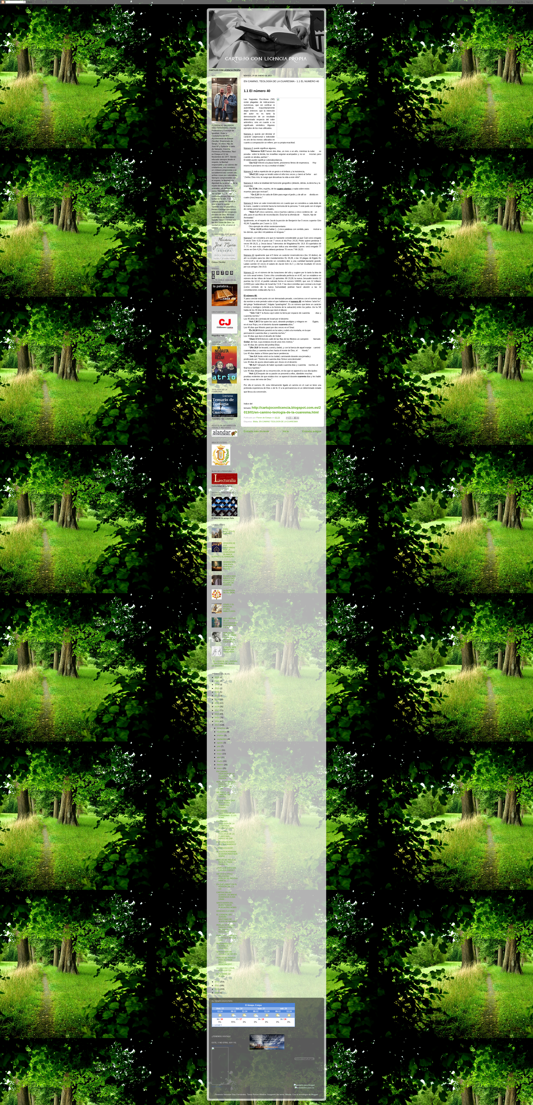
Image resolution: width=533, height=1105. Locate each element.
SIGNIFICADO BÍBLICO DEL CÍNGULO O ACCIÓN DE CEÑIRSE (229, 580)
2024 (217, 685)
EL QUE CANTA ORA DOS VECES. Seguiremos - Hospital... (225, 804)
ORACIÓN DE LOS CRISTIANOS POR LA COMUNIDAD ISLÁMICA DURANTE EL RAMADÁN (223, 550)
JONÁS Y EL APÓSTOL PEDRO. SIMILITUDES (229, 607)
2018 (217, 707)
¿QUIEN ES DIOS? (224, 848)
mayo (219, 754)
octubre (220, 735)
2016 (217, 714)
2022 (217, 692)
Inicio (286, 431)
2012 (217, 982)
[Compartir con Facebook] (295, 418)
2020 (217, 699)
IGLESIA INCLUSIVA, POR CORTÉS (225, 969)
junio (219, 750)
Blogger (314, 1094)
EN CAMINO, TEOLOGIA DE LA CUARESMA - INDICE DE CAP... (225, 835)
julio (219, 746)
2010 (217, 989)
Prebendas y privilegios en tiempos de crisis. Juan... (226, 937)
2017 (217, 710)
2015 (217, 718)
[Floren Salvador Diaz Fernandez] (220, 1084)
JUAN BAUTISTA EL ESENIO (229, 531)
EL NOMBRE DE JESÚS (223, 975)
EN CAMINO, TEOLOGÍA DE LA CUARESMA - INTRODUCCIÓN (225, 824)
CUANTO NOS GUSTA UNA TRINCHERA (229, 649)
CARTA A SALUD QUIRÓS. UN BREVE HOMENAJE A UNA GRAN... (226, 895)
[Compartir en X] (292, 418)
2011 (217, 986)
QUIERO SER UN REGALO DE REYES (226, 953)
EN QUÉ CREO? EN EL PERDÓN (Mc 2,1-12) (226, 886)
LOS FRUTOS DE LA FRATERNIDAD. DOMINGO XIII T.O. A (230, 623)
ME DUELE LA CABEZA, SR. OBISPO (223, 794)
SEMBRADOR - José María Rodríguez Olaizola (230, 565)
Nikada (288, 1094)
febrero (220, 765)
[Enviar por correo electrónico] (287, 418)
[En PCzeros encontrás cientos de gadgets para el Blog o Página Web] (304, 1085)
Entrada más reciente (256, 431)
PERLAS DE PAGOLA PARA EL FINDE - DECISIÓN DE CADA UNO (229, 637)
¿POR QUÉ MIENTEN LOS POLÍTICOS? (226, 869)
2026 (217, 677)
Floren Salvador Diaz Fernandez (223, 1046)
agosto (220, 743)
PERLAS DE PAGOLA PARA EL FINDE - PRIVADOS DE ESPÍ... (225, 785)
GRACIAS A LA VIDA (225, 911)
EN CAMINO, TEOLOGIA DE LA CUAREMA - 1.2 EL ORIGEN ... (225, 774)
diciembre (221, 728)
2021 (217, 696)
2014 (217, 721)
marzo (220, 761)
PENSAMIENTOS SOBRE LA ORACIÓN (224, 946)
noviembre (222, 732)
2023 (217, 688)
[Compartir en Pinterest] (297, 418)
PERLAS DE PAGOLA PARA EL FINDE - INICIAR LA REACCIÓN (225, 928)
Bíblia (255, 422)
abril (219, 757)
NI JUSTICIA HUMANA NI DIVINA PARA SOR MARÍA (226, 854)
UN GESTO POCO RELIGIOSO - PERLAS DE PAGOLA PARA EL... (226, 877)
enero (220, 768)
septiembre (222, 739)
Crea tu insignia (217, 1086)
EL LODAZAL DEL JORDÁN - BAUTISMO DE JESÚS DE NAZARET (224, 663)
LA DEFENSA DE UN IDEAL (229, 591)
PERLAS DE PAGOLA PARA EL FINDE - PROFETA (225, 862)
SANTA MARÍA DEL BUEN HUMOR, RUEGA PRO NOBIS (226, 905)
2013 (217, 725)
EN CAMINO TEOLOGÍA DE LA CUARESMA (278, 422)
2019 (217, 703)
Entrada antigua (311, 431)
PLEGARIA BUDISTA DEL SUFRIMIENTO (226, 843)
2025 (217, 681)
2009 (217, 993)
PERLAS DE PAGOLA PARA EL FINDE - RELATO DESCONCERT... (225, 961)
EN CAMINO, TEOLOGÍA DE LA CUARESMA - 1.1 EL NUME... (226, 814)
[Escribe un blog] (290, 418)
